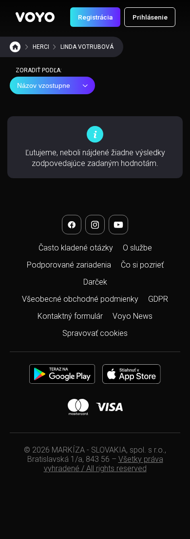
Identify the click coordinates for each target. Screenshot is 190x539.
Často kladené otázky (75, 247)
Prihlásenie (150, 17)
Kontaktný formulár (70, 316)
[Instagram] (95, 224)
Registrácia (95, 17)
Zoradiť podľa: (39, 70)
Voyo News (132, 316)
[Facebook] (71, 224)
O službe (137, 247)
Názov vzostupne (43, 85)
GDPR (158, 299)
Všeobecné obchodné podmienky (80, 299)
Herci (41, 46)
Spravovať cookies (95, 333)
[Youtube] (118, 224)
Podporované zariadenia (69, 265)
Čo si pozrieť (142, 265)
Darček (95, 282)
